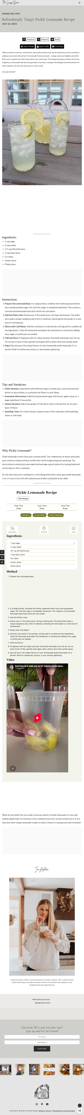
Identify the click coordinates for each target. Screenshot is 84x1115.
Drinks (6, 14)
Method (44, 532)
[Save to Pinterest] (2, 557)
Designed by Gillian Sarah (64, 1111)
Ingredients (12, 532)
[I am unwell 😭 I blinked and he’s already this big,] (20, 1069)
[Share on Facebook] (2, 552)
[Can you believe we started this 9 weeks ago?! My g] (34, 1069)
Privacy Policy (45, 1111)
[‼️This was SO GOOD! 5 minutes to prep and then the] (49, 1069)
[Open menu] (79, 2)
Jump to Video (44, 46)
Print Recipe (58, 46)
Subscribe (42, 1049)
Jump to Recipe (28, 46)
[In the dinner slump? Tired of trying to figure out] (63, 1069)
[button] (74, 543)
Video (74, 532)
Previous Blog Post (41, 999)
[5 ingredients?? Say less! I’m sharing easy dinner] (78, 1069)
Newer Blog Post (42, 1003)
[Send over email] (2, 562)
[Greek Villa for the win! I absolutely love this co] (5, 1069)
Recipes (15, 14)
